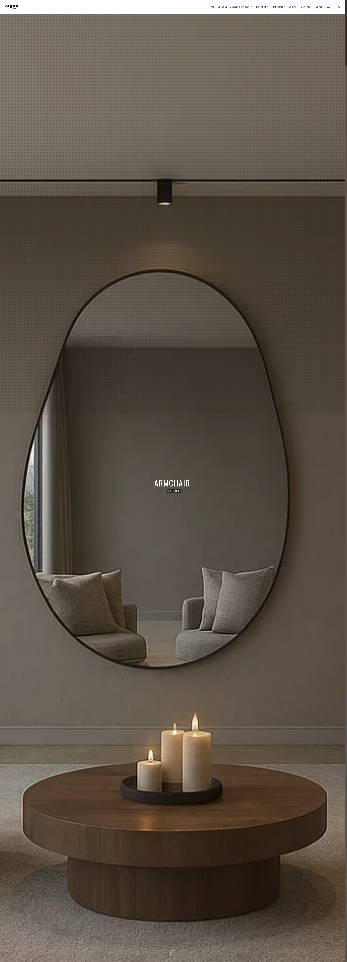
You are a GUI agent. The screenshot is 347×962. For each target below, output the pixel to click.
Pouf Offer (277, 7)
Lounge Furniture (240, 7)
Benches (305, 7)
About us (222, 7)
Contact (320, 7)
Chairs (292, 7)
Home (210, 7)
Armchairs (260, 7)
